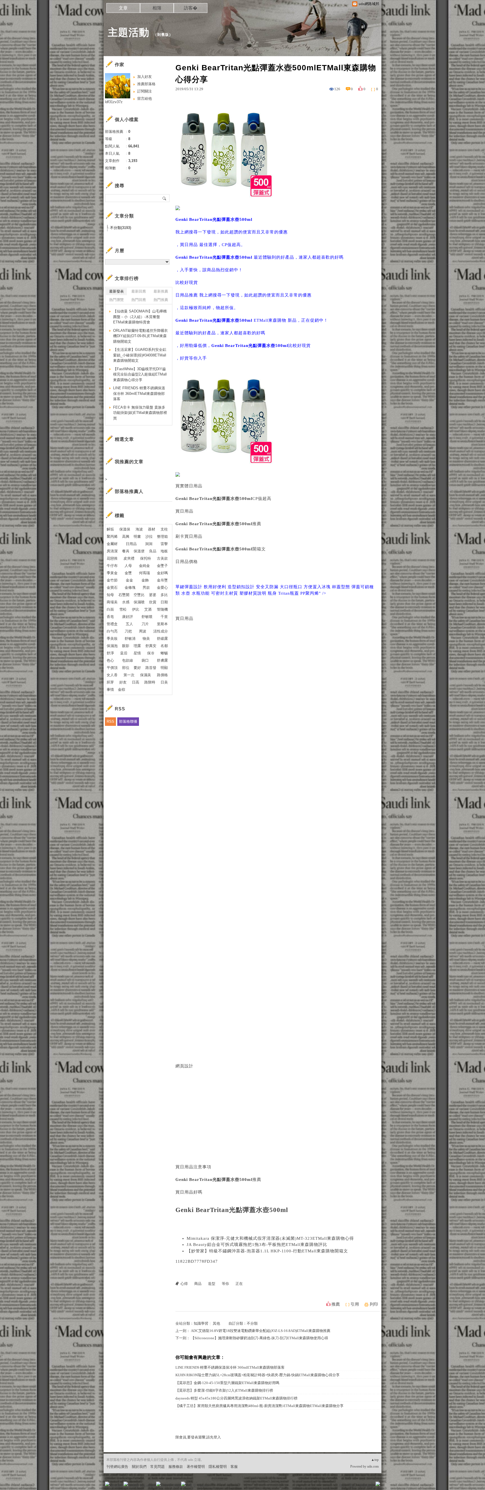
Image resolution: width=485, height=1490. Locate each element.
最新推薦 (161, 291)
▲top (375, 1460)
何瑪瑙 (144, 573)
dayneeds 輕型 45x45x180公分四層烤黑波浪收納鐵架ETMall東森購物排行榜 (236, 1398)
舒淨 (110, 653)
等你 (225, 1284)
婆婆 (152, 595)
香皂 (110, 617)
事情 (110, 689)
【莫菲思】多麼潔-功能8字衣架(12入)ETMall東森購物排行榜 (224, 1390)
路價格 (162, 675)
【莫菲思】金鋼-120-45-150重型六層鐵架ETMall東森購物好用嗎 (227, 1383)
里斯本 (162, 624)
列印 (374, 1304)
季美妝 (112, 638)
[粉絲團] (107, 1484)
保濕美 (145, 675)
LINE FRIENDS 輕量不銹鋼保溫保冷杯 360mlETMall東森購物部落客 (230, 1367)
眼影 (125, 646)
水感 (125, 602)
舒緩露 (162, 638)
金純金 (144, 566)
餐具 (125, 551)
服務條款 (175, 1466)
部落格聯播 (128, 721)
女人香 (112, 675)
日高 (135, 682)
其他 (216, 1323)
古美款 (162, 558)
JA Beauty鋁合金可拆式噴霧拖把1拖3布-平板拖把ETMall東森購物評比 (257, 1244)
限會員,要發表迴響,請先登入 (198, 1437)
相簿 (156, 8)
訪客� (190, 8)
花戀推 (112, 558)
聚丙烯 (112, 536)
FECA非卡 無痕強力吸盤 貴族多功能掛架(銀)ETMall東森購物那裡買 (140, 412)
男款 (146, 587)
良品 (152, 551)
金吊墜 (162, 580)
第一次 (128, 675)
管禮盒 (112, 624)
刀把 (128, 631)
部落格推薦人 (129, 491)
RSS (110, 721)
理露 (137, 646)
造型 (211, 1284)
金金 (129, 580)
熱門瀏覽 (116, 300)
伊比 (135, 609)
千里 (164, 617)
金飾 (145, 580)
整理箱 (162, 536)
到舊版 (163, 35)
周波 (142, 631)
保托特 (145, 558)
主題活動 (128, 32)
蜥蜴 (164, 653)
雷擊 (164, 544)
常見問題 (157, 1466)
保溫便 (139, 551)
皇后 (123, 653)
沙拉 (149, 536)
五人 (129, 624)
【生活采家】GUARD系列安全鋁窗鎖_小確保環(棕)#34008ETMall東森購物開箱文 (139, 355)
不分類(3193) (120, 228)
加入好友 (144, 77)
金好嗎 (162, 573)
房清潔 (112, 551)
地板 (164, 551)
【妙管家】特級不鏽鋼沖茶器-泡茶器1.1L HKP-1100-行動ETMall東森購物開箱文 (267, 1251)
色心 (110, 660)
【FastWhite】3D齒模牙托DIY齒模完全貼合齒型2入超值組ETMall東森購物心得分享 (140, 374)
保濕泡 (112, 646)
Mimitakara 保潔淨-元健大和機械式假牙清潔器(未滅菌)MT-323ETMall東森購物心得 (270, 1238)
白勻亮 (112, 631)
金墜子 (162, 566)
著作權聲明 (196, 1466)
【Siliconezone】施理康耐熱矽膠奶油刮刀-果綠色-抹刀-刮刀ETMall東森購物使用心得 (259, 1338)
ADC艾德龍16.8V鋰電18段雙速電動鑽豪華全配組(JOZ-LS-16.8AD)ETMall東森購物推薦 (260, 1331)
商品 (198, 1284)
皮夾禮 (128, 558)
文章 (123, 8)
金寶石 (112, 587)
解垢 (110, 529)
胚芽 (110, 682)
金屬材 (112, 544)
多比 (164, 595)
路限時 (149, 682)
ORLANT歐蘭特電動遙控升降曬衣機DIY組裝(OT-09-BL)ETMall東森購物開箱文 (140, 336)
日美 (164, 682)
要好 (137, 668)
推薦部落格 (146, 84)
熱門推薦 (161, 300)
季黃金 (112, 573)
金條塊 (130, 587)
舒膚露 (162, 660)
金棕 (121, 689)
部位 (125, 668)
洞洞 (148, 544)
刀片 (145, 624)
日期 (164, 602)
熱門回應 (138, 300)
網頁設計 (184, 1066)
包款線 (127, 660)
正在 (239, 1284)
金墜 (128, 573)
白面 (110, 609)
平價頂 (112, 668)
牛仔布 (112, 566)
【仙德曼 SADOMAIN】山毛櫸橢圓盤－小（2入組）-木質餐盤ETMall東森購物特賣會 (140, 316)
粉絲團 (116, 1486)
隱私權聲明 (218, 1466)
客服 (234, 1466)
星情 (137, 653)
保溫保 (124, 529)
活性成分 (160, 631)
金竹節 (112, 580)
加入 (352, 1486)
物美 (146, 638)
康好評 (127, 617)
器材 (151, 529)
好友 (123, 682)
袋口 (145, 660)
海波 (139, 529)
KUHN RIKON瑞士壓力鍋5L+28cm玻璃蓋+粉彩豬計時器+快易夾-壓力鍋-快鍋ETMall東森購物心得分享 (257, 1375)
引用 (355, 1304)
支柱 (164, 529)
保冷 (150, 653)
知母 (110, 595)
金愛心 (162, 587)
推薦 (335, 1304)
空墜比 (139, 595)
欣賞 (152, 602)
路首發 (150, 668)
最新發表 (116, 291)
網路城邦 (366, 1486)
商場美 (112, 602)
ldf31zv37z (114, 102)
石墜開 (123, 595)
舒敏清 (130, 638)
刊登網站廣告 (117, 1466)
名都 (164, 646)
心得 (184, 1284)
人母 (128, 566)
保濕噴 (139, 602)
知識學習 (201, 1323)
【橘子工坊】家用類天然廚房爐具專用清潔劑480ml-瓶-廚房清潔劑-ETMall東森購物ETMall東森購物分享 (259, 1406)
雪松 (123, 609)
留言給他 (144, 98)
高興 (125, 536)
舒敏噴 (146, 617)
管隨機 (162, 609)
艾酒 (148, 609)
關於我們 (139, 1466)
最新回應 (138, 291)
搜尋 (165, 198)
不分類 (252, 1323)
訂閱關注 (144, 91)
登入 (342, 1486)
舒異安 (150, 646)
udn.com (373, 1466)
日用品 (131, 544)
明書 (137, 536)
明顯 (164, 668)
